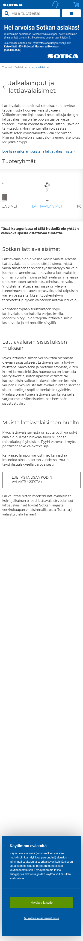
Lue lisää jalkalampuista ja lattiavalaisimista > (38, 151)
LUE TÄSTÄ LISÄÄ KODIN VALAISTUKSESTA (32, 479)
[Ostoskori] (77, 4)
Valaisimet (21, 67)
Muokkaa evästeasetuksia (41, 918)
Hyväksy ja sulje (41, 902)
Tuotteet (7, 67)
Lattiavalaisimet (40, 67)
